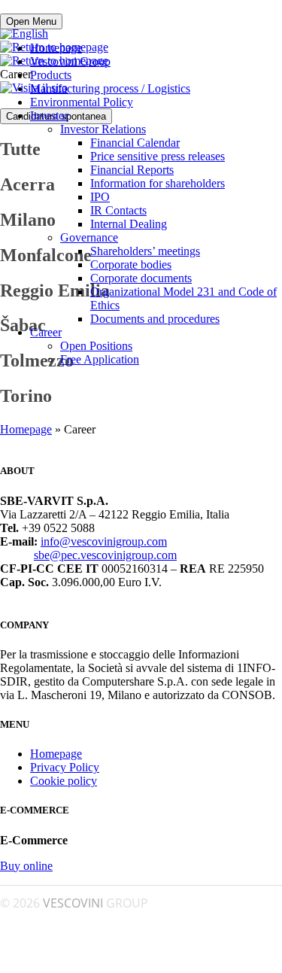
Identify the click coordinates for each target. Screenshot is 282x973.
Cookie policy (63, 780)
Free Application (99, 359)
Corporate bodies (130, 264)
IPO (100, 196)
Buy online (26, 865)
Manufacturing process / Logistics (110, 88)
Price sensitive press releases (157, 156)
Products (50, 74)
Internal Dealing (128, 223)
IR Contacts (118, 210)
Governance (89, 237)
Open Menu (31, 21)
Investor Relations (103, 129)
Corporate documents (141, 278)
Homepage (56, 47)
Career (46, 332)
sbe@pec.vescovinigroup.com (105, 555)
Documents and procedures (155, 318)
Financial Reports (132, 169)
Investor (49, 115)
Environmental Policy (81, 102)
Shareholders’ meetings (145, 251)
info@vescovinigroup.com (104, 541)
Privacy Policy (64, 767)
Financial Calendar (135, 142)
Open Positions (96, 345)
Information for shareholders (157, 183)
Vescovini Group (70, 61)
